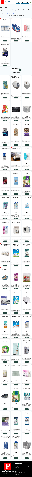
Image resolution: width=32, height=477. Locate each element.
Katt (22, 2)
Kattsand (4, 13)
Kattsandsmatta (11, 13)
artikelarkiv (25, 472)
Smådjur (27, 2)
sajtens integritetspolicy (23, 474)
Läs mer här (5, 40)
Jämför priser (5, 61)
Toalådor (7, 13)
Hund (18, 2)
